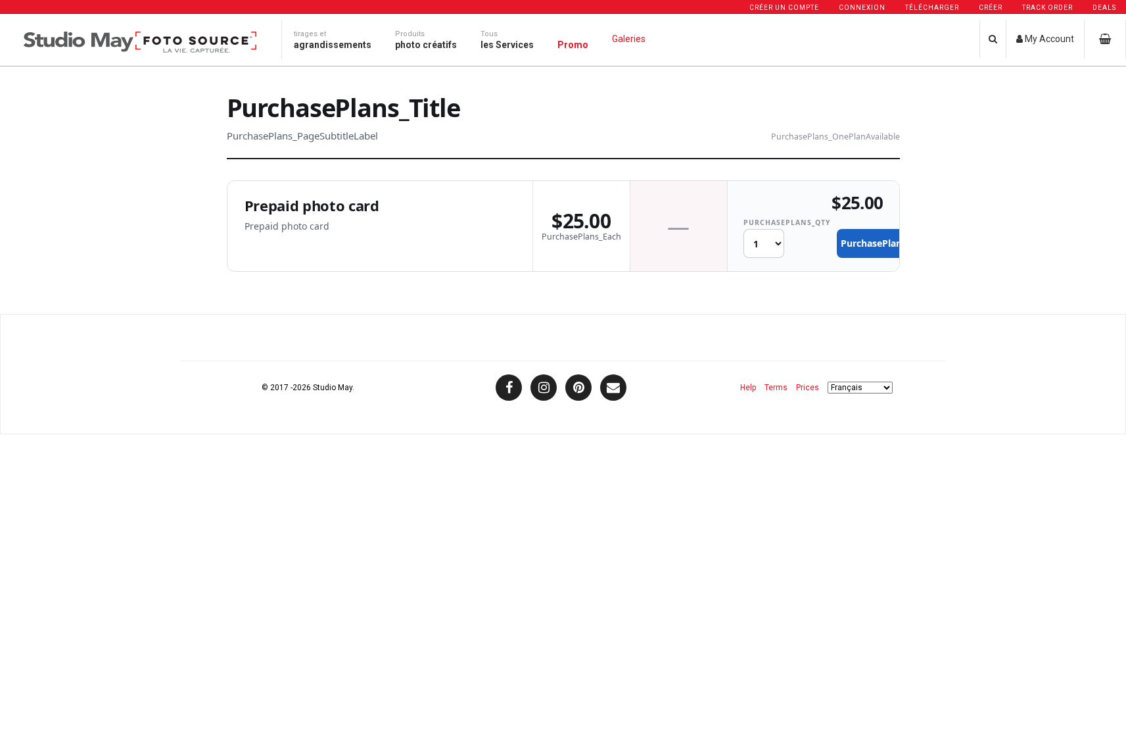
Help (748, 387)
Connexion (862, 7)
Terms (775, 387)
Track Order (1047, 7)
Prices (807, 387)
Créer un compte (784, 7)
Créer (990, 7)
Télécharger (932, 7)
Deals (1104, 7)
